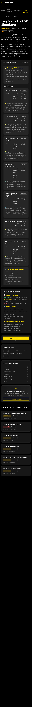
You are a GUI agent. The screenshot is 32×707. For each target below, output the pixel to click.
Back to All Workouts (11, 16)
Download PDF (17, 338)
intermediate (17, 10)
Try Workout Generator (16, 399)
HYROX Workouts (9, 10)
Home (3, 10)
